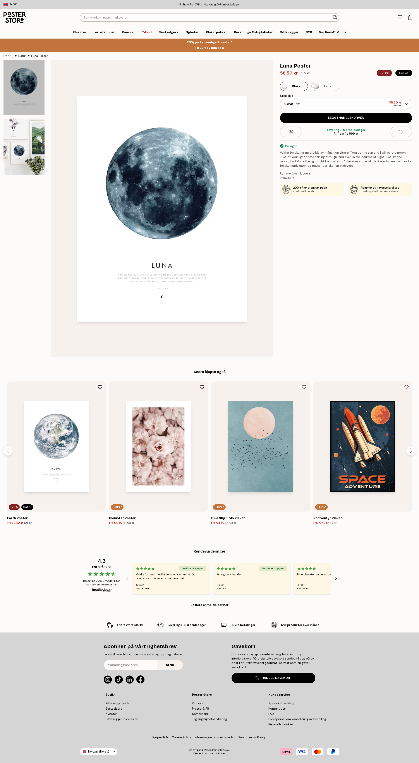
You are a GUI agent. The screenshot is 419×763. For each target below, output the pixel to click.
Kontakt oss (277, 708)
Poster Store (219, 749)
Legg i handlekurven (346, 118)
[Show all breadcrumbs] (8, 56)
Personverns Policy (252, 737)
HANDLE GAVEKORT (277, 678)
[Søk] (335, 17)
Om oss (197, 703)
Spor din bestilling (281, 703)
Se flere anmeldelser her (209, 605)
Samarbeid (200, 714)
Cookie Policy (181, 737)
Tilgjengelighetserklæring (209, 719)
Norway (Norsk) (98, 751)
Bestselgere (114, 708)
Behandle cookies (281, 724)
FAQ (271, 714)
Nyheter (111, 714)
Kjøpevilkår (160, 737)
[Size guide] (291, 132)
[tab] (400, 17)
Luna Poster (39, 56)
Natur (22, 56)
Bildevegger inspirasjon (122, 719)
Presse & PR (200, 708)
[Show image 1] (24, 87)
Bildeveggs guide (117, 703)
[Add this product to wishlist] (401, 132)
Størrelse (286, 96)
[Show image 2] (24, 147)
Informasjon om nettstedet (215, 737)
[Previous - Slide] (8, 450)
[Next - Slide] (411, 450)
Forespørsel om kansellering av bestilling (297, 719)
